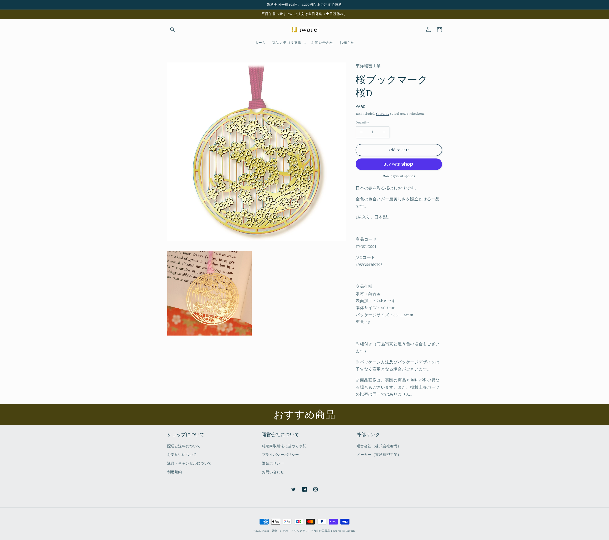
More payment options (399, 176)
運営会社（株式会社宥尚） (379, 446)
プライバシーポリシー (280, 455)
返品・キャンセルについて (189, 463)
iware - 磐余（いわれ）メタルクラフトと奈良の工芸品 (296, 530)
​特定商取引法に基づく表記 (284, 446)
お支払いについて (182, 455)
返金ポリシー (273, 463)
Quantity (362, 122)
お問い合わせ (273, 472)
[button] (172, 29)
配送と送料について (184, 446)
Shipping (382, 113)
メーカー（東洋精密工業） (379, 455)
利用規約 (174, 472)
